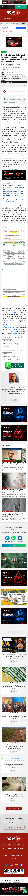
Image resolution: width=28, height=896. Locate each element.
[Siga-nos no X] (14, 845)
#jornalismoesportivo (10, 343)
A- (20, 85)
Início (5, 848)
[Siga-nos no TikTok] (23, 845)
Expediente (13, 852)
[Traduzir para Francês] (21, 865)
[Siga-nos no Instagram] (9, 845)
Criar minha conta (13, 827)
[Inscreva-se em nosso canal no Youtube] (18, 845)
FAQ (23, 855)
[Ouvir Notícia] (4, 91)
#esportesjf (17, 337)
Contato (14, 858)
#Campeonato (8, 359)
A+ (25, 85)
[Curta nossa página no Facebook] (4, 845)
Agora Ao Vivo (21, 7)
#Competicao (7, 353)
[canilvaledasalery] (14, 597)
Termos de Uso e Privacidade (11, 855)
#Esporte (6, 346)
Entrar (5, 7)
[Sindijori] (14, 871)
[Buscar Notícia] (23, 18)
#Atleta (21, 350)
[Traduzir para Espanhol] (16, 865)
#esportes (7, 337)
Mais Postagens (14, 808)
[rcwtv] (14, 42)
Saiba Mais (14, 400)
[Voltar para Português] (6, 865)
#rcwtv (18, 359)
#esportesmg (7, 340)
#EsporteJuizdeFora (9, 350)
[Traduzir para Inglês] (11, 865)
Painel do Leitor (19, 848)
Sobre (10, 848)
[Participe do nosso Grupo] (14, 366)
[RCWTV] (14, 2)
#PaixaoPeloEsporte (9, 356)
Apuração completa (20, 27)
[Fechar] (22, 881)
